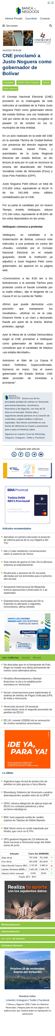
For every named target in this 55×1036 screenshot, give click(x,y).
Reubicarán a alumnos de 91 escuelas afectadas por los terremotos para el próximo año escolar (28, 576)
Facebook (40, 437)
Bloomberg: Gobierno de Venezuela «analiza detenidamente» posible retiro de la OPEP (28, 794)
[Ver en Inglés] (49, 2)
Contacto (45, 18)
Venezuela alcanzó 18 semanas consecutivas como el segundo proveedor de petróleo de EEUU (28, 709)
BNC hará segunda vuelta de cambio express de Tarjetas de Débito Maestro (24, 819)
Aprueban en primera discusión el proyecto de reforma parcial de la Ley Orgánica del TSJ (27, 540)
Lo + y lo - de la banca (13, 938)
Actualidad (9, 82)
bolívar (46, 82)
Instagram (20, 437)
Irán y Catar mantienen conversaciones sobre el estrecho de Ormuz (25, 552)
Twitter (29, 437)
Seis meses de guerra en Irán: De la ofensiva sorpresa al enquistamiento (28, 563)
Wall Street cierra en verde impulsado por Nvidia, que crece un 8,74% (26, 830)
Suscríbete (31, 18)
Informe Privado (13, 18)
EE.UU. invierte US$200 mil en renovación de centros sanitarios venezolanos (27, 722)
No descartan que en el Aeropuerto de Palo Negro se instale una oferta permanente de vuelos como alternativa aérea (27, 667)
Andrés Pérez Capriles (28, 82)
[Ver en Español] (52, 2)
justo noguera (10, 88)
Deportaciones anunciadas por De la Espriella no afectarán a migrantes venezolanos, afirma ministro (23, 604)
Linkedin (11, 1000)
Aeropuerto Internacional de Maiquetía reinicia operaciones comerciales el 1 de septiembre (25, 590)
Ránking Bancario (11, 924)
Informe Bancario (10, 931)
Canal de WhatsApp (35, 434)
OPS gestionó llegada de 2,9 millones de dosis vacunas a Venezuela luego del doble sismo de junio (27, 842)
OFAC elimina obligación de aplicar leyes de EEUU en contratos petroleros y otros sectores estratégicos (28, 806)
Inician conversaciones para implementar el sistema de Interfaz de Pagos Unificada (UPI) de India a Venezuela (28, 695)
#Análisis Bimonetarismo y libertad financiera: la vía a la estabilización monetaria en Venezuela (23, 681)
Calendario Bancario (12, 945)
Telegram (9, 437)
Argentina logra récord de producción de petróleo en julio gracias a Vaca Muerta (25, 783)
